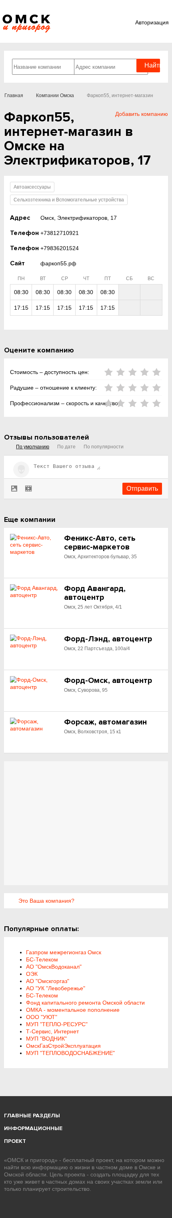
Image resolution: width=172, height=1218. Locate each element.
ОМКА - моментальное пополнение (73, 1010)
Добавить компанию (141, 114)
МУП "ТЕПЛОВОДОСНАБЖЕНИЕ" (70, 1053)
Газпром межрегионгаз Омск (63, 952)
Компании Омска (55, 95)
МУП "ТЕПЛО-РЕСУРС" (57, 1024)
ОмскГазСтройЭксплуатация (63, 1046)
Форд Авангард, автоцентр (95, 593)
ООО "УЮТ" (41, 1017)
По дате (66, 447)
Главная (13, 95)
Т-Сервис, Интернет (52, 1031)
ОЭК (32, 974)
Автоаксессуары (32, 187)
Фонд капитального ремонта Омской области (85, 1002)
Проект (15, 1141)
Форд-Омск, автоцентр (108, 680)
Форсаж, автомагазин (105, 722)
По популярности (104, 447)
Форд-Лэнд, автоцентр (108, 639)
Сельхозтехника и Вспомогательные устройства (69, 200)
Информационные (33, 1128)
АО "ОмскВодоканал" (54, 966)
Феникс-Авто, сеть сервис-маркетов (100, 542)
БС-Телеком (42, 959)
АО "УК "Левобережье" (55, 988)
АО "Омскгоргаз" (47, 981)
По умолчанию (32, 447)
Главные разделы (32, 1115)
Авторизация (152, 22)
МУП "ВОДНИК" (46, 1038)
